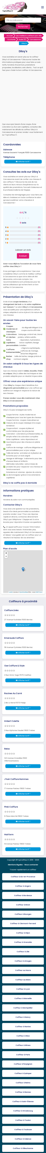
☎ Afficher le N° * (23, 161)
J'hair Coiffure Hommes (16, 779)
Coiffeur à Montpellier (23, 1008)
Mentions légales (15, 864)
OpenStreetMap (23, 592)
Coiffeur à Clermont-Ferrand (23, 923)
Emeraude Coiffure (14, 638)
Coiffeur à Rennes (23, 1092)
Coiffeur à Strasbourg (23, 1111)
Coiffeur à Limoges (23, 961)
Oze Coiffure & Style (14, 665)
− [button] (6, 556)
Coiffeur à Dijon (23, 933)
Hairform (9, 834)
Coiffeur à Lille (23, 951)
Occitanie (11, 39)
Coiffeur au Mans (23, 980)
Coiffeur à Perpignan (23, 1064)
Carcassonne (35, 39)
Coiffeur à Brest (23, 905)
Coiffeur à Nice (23, 1036)
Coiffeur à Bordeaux (23, 895)
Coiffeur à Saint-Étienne (23, 1101)
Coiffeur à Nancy (23, 1017)
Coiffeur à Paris (23, 1054)
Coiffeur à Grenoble (23, 942)
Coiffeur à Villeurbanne (23, 1148)
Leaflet (11, 592)
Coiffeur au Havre (23, 970)
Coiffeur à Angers (23, 886)
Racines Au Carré (13, 693)
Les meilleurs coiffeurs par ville (29, 35)
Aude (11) (22, 39)
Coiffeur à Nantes (23, 1026)
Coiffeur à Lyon (23, 989)
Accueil (10, 35)
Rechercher (23, 26)
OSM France (39, 592)
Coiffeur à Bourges (23, 914)
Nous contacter (31, 864)
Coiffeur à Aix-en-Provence (23, 876)
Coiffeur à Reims (23, 1082)
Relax (7, 748)
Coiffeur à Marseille (23, 998)
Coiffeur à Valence (23, 1139)
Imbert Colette (11, 721)
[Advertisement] (23, 97)
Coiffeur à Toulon (23, 1120)
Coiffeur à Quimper (23, 1073)
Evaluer (23, 255)
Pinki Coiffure (11, 806)
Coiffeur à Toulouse (23, 1129)
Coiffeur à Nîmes (23, 1045)
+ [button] (6, 553)
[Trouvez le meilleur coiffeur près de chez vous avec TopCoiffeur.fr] (15, 11)
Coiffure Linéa (11, 610)
